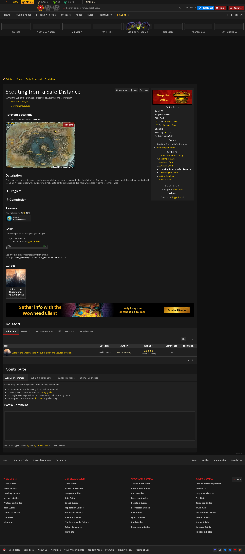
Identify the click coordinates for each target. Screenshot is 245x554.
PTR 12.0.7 (56, 8)
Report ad (239, 453)
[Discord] (215, 550)
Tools (194, 460)
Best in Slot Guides (140, 488)
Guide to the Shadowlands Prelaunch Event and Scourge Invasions (42, 352)
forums (38, 398)
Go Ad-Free (123, 15)
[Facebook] (230, 550)
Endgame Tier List (205, 493)
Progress (15, 191)
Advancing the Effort (166, 147)
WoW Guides (10, 478)
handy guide (46, 392)
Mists (71, 2)
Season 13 (201, 488)
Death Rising (51, 79)
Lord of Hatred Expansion (208, 483)
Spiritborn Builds (204, 531)
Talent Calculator (12, 512)
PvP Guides (136, 512)
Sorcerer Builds (203, 527)
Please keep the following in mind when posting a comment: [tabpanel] (37, 415)
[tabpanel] (100, 349)
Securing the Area (167, 158)
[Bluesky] (225, 550)
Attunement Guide (140, 483)
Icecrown (37, 119)
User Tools (29, 549)
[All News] (6, 2)
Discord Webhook (46, 15)
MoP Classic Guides (75, 478)
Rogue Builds (202, 522)
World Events (105, 352)
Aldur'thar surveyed (19, 101)
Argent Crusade (33, 241)
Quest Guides (71, 503)
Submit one (177, 189)
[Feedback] (236, 15)
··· (78, 2)
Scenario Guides (73, 517)
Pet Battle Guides (74, 512)
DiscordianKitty (124, 352)
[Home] (18, 7)
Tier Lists (8, 517)
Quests (20, 79)
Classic (44, 2)
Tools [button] (79, 15)
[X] (220, 550)
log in (29, 445)
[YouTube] (235, 550)
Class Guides (10, 483)
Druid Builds (202, 507)
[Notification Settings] (231, 15)
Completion (18, 199)
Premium (110, 549)
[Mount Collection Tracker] (100, 310)
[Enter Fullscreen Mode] (226, 15)
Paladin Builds (203, 517)
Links (145, 90)
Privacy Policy (125, 549)
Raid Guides (9, 507)
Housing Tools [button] (23, 15)
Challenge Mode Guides (77, 522)
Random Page (95, 549)
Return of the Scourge (172, 155)
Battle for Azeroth (34, 79)
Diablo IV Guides (204, 478)
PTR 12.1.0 (48, 8)
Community (106, 15)
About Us (42, 549)
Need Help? (14, 549)
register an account (40, 445)
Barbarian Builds (204, 503)
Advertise (56, 549)
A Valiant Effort (166, 162)
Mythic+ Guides (11, 498)
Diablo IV (93, 2)
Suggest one (177, 197)
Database (66, 15)
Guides (91, 15)
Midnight (8, 522)
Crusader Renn (171, 121)
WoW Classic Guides (142, 478)
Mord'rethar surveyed (20, 106)
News (7, 15)
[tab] (11, 331)
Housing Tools (20, 460)
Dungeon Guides (73, 493)
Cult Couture (165, 179)
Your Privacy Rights (74, 549)
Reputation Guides (74, 507)
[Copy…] (183, 339)
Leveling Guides (12, 493)
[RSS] (240, 550)
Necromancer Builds (206, 512)
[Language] (241, 15)
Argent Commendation (19, 218)
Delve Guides (10, 488)
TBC (58, 2)
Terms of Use (142, 549)
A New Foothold (166, 176)
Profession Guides (13, 503)
